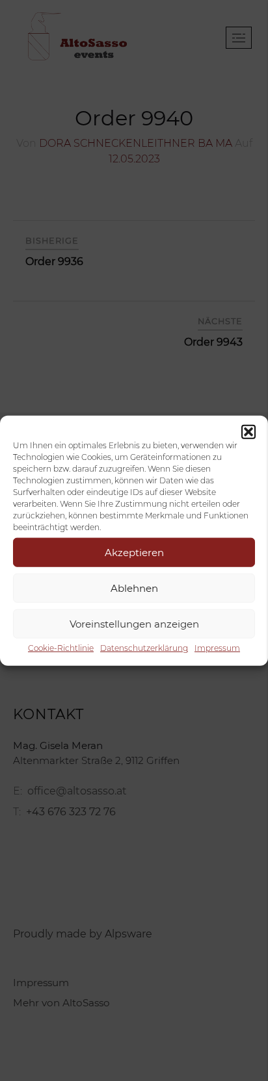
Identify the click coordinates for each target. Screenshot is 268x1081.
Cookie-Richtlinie (61, 648)
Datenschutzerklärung (144, 648)
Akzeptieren (134, 552)
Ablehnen (134, 587)
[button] (248, 432)
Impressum (217, 648)
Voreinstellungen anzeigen (134, 623)
